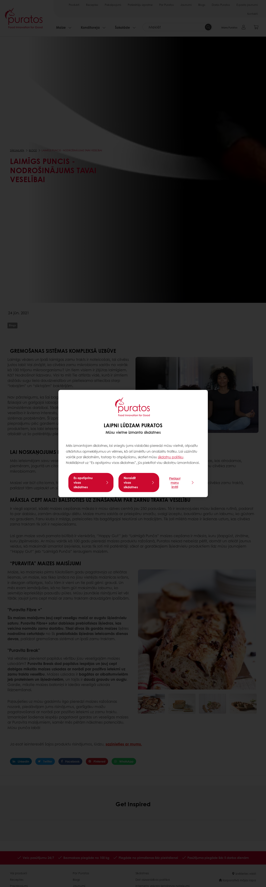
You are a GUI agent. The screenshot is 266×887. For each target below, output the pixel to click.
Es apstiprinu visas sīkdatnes (83, 482)
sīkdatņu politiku (170, 457)
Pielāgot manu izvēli (174, 482)
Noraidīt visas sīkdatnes (131, 482)
